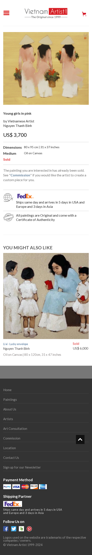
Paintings (10, 399)
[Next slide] (78, 294)
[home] (46, 13)
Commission (11, 438)
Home (7, 390)
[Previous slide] (10, 294)
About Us (9, 409)
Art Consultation (15, 428)
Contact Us (11, 457)
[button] (84, 14)
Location (9, 448)
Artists (8, 419)
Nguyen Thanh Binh (17, 125)
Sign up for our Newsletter (22, 467)
